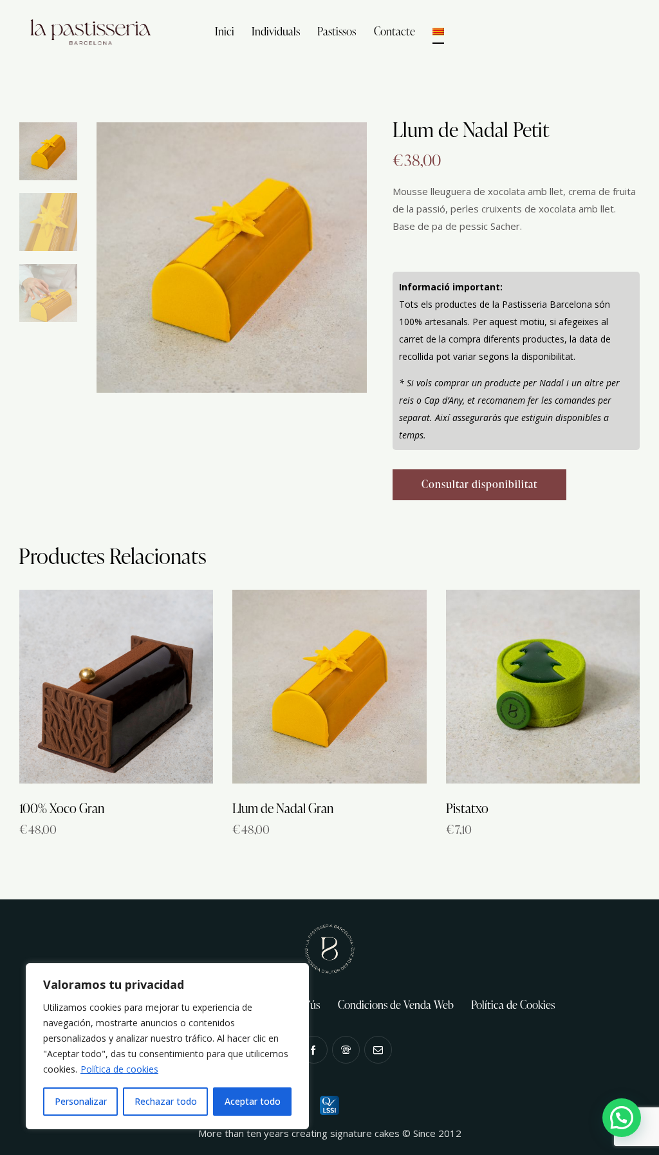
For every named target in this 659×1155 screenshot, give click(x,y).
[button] (621, 1117)
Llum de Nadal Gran (282, 808)
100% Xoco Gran (61, 808)
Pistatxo (467, 808)
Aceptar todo (253, 1101)
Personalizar (81, 1101)
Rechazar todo (166, 1101)
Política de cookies (119, 1069)
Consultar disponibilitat (479, 484)
